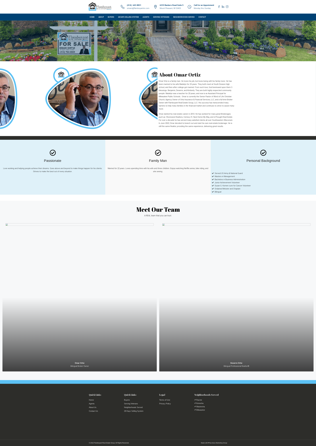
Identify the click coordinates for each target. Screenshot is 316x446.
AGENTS (146, 17)
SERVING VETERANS (161, 17)
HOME (92, 17)
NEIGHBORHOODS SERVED (184, 17)
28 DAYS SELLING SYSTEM (128, 17)
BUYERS (111, 17)
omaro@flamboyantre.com (138, 8)
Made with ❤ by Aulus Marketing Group (214, 443)
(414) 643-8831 (134, 5)
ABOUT (101, 17)
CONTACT (202, 17)
